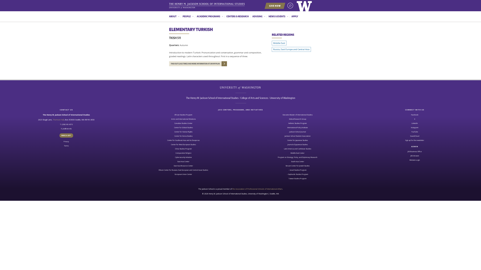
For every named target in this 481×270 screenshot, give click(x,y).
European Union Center (183, 174)
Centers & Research (237, 16)
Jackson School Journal (297, 132)
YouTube (414, 132)
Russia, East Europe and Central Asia (291, 49)
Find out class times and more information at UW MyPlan (195, 64)
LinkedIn (415, 123)
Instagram (414, 127)
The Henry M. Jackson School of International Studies (212, 98)
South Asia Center (297, 161)
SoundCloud (414, 136)
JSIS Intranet (414, 156)
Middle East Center (298, 153)
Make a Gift (66, 135)
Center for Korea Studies (183, 136)
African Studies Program (183, 115)
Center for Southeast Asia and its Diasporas (183, 140)
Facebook (414, 115)
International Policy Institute (297, 127)
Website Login (414, 160)
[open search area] (290, 5)
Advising (257, 16)
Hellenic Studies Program (297, 123)
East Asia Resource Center (183, 166)
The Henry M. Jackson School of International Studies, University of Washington (207, 6)
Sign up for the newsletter (414, 140)
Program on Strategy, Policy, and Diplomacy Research (297, 157)
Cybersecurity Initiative (183, 157)
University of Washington (304, 5)
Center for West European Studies (183, 145)
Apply (294, 16)
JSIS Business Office (415, 151)
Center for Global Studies (183, 127)
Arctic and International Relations (183, 119)
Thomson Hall (58, 119)
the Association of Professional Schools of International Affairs (257, 189)
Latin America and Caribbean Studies (297, 149)
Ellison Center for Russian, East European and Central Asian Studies (183, 170)
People (187, 16)
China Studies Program (183, 149)
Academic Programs (208, 16)
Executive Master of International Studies (298, 115)
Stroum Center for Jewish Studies (298, 166)
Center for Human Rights (183, 132)
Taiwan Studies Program (298, 179)
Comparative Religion (183, 153)
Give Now (275, 5)
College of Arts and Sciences (254, 98)
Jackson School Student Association (298, 136)
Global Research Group (297, 119)
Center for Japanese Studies (297, 140)
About (172, 16)
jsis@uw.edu (67, 129)
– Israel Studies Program (298, 170)
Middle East (279, 43)
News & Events (277, 16)
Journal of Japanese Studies (297, 145)
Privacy (66, 141)
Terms (66, 146)
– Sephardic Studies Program (297, 174)
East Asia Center (183, 161)
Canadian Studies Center (183, 123)
